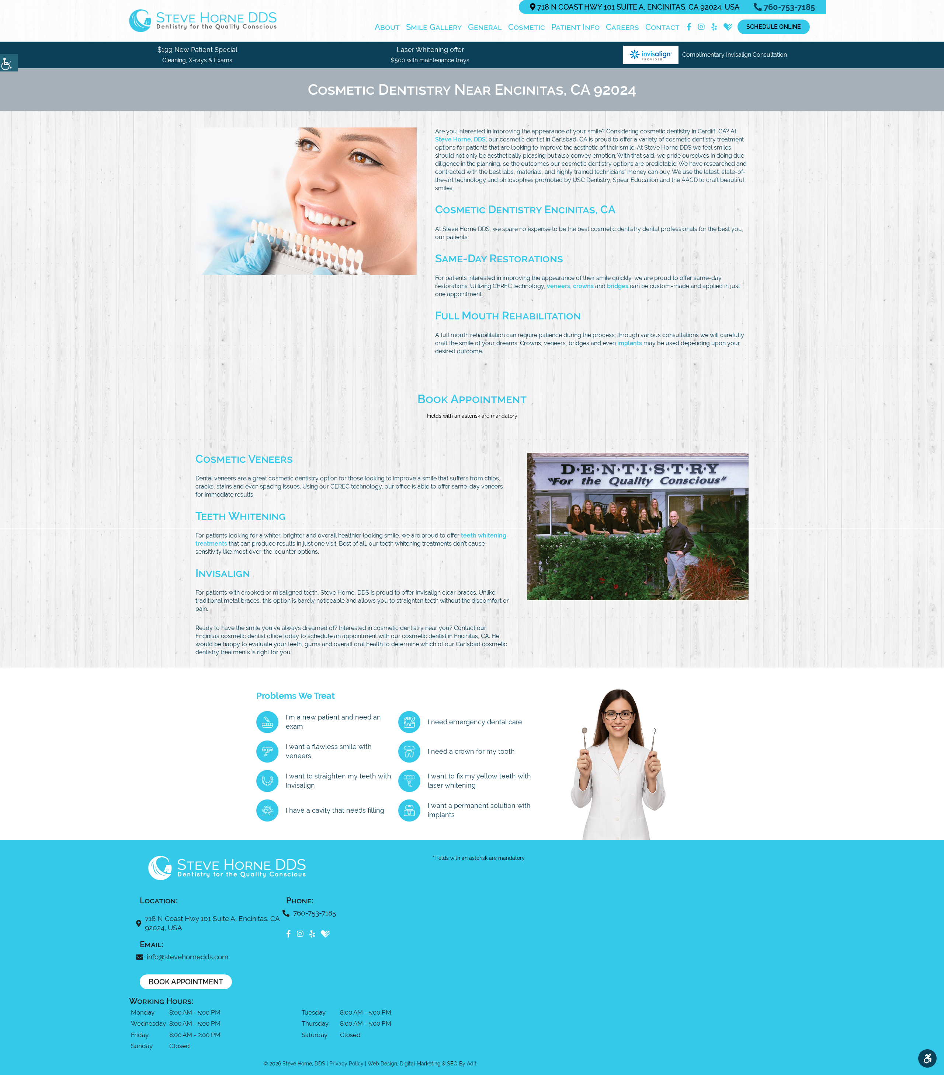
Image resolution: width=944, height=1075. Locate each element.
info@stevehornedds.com (187, 957)
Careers (622, 27)
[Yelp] (714, 26)
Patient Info (575, 27)
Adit (471, 1064)
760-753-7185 (788, 7)
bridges (617, 286)
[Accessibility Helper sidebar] (9, 62)
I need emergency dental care (475, 722)
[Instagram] (701, 26)
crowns (583, 286)
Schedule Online (773, 26)
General (485, 27)
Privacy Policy (346, 1064)
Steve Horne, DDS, (461, 139)
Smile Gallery (434, 27)
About (387, 27)
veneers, (559, 286)
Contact (662, 27)
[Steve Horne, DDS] (203, 20)
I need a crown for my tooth (471, 751)
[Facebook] (689, 26)
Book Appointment (186, 981)
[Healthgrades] (727, 26)
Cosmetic (526, 27)
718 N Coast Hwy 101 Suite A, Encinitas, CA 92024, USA (637, 7)
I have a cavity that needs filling (335, 810)
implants (629, 343)
